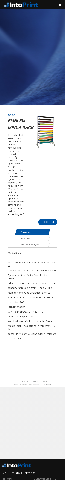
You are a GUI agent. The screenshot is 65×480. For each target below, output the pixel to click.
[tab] (32, 232)
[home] (20, 5)
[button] (60, 4)
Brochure (48, 222)
